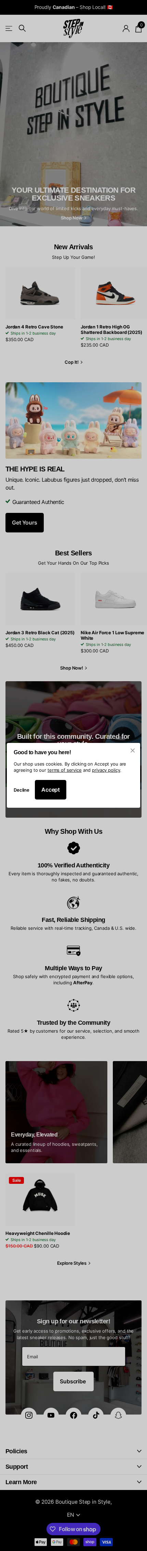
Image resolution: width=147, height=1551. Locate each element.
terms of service (65, 770)
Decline (21, 790)
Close (132, 750)
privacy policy (106, 770)
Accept (50, 789)
